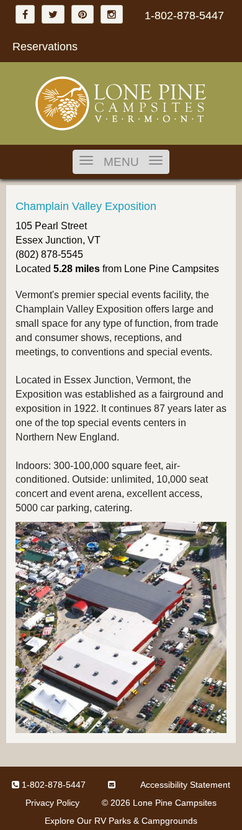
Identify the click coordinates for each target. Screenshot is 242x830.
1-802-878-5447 (184, 15)
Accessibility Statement (185, 785)
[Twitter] (53, 14)
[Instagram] (112, 14)
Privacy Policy (52, 803)
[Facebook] (25, 14)
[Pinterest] (82, 14)
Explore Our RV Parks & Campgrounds (121, 821)
